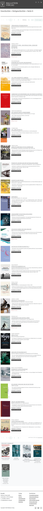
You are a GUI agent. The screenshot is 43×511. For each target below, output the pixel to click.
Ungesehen (14, 283)
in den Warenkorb (16, 34)
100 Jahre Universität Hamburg (19, 77)
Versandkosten (39, 437)
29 (18, 19)
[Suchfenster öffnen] (38, 2)
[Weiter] (20, 20)
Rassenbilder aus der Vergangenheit (21, 62)
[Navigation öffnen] (36, 2)
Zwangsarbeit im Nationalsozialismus (21, 214)
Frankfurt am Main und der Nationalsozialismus (24, 163)
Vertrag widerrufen (33, 502)
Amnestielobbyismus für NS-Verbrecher (22, 147)
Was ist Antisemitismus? (17, 401)
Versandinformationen (33, 495)
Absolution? (14, 335)
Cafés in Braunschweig (17, 421)
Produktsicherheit (33, 503)
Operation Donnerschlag (18, 266)
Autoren (20, 497)
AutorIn (32, 19)
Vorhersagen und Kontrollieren (20, 317)
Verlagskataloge (22, 500)
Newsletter (21, 502)
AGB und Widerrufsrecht (34, 500)
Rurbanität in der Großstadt (19, 369)
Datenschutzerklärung (33, 497)
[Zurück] (1, 20)
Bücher (20, 495)
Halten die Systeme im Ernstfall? (20, 246)
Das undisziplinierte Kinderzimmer (20, 112)
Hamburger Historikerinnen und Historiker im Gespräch (26, 94)
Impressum (31, 505)
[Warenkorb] (41, 2)
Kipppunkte (14, 196)
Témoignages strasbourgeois (19, 25)
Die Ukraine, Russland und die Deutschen (22, 384)
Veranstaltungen (22, 498)
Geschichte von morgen (18, 300)
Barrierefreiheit (32, 498)
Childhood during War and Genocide (21, 229)
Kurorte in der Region (17, 180)
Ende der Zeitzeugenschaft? (19, 352)
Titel (29, 19)
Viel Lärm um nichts (16, 129)
